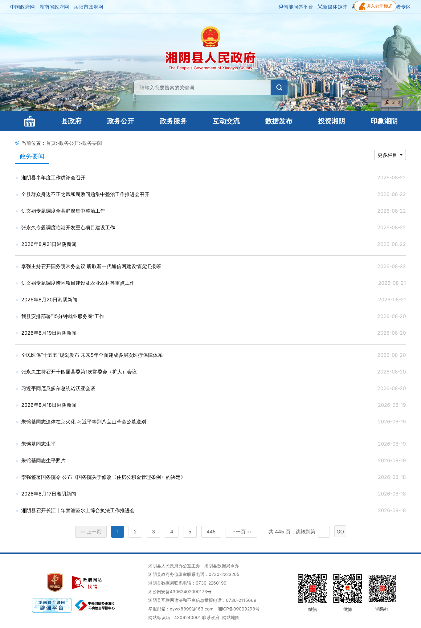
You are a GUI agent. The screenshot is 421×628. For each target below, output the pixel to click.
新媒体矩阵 (335, 7)
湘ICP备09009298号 (239, 608)
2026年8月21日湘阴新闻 (48, 244)
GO (340, 531)
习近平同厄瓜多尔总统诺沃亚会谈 (58, 388)
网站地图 (230, 617)
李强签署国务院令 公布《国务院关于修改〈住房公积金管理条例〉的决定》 (103, 477)
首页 (51, 143)
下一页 (241, 531)
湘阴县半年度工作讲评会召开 (53, 177)
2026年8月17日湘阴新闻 (48, 494)
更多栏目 (388, 155)
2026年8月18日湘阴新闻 (48, 405)
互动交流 (226, 121)
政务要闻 (92, 143)
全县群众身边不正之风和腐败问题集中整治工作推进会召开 (85, 194)
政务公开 (120, 121)
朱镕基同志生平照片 (43, 460)
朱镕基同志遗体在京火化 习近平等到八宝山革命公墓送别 (83, 421)
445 (211, 531)
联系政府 (210, 617)
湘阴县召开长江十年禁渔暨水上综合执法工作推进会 (78, 510)
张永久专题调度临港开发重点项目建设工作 (68, 227)
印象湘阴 (384, 121)
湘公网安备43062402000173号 (179, 591)
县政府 (71, 121)
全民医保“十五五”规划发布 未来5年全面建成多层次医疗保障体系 (92, 355)
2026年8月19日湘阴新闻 (48, 333)
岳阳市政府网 (88, 7)
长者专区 (401, 7)
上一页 (90, 531)
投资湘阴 (331, 121)
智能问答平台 (298, 7)
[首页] (29, 121)
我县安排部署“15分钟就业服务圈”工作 (62, 316)
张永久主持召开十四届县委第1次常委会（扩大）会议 (79, 372)
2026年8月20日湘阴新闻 (49, 299)
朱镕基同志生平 (38, 444)
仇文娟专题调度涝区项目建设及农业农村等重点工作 (78, 283)
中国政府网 (22, 7)
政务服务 (173, 121)
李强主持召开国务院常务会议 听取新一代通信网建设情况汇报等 (91, 266)
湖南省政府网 (54, 7)
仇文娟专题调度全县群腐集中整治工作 (63, 211)
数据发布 (278, 121)
